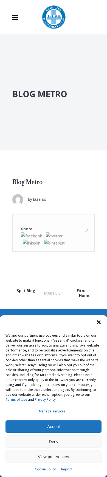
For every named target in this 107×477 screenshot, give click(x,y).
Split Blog (26, 290)
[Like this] (86, 230)
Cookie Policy (45, 469)
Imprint (66, 469)
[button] (99, 322)
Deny (53, 441)
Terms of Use (16, 399)
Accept (53, 426)
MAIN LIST (53, 293)
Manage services (52, 411)
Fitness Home (83, 293)
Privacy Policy (45, 399)
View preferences (53, 456)
